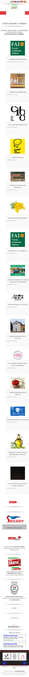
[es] (25, 1)
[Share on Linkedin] (14, 626)
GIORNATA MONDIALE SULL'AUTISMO (18, 419)
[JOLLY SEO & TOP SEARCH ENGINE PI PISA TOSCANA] (6, 656)
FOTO (15, 32)
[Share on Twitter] (17, 626)
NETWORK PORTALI (20, 671)
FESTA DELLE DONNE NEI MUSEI (17, 218)
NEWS (20, 32)
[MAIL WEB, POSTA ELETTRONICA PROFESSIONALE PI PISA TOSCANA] (23, 656)
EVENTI (9, 32)
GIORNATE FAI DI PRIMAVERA (17, 59)
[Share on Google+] (12, 626)
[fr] (18, 1)
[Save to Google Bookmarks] (10, 626)
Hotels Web (22, 666)
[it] (12, 1)
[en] (15, 1)
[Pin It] (16, 626)
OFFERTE (4, 30)
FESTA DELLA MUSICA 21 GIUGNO (17, 304)
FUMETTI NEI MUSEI (18, 157)
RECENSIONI (12, 30)
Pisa (7, 666)
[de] (21, 1)
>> (18, 502)
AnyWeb (3, 666)
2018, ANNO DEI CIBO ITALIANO (18, 124)
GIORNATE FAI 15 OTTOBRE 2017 (17, 250)
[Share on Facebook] (9, 626)
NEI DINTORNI (23, 30)
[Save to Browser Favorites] (19, 626)
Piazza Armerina (15, 666)
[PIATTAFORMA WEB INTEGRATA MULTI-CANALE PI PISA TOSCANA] (15, 656)
